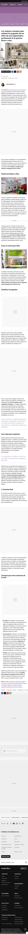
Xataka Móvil (4, 878)
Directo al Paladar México (7, 923)
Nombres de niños (16, 817)
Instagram (17, 823)
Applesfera (4, 880)
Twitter (15, 72)
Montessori (11, 415)
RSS (20, 823)
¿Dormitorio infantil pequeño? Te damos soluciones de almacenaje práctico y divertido (14, 683)
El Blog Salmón (17, 905)
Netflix (22, 24)
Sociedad (16, 847)
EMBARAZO (13, 4)
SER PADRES (4, 4)
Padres (3, 851)
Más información (21, 932)
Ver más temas (6, 856)
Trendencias (4, 905)
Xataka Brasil (4, 919)
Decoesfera (4, 907)
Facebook (12, 72)
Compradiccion (5, 909)
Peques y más (18, 851)
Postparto (4, 841)
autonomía (17, 212)
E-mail (20, 72)
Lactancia (4, 839)
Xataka (3, 876)
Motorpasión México (18, 923)
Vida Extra (16, 878)
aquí (17, 338)
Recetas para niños (6, 844)
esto (21, 104)
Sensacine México (18, 919)
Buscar (26, 862)
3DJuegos (16, 876)
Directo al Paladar (5, 895)
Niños (17, 24)
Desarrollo (17, 841)
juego (6, 210)
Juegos (12, 24)
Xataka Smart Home (6, 882)
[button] (11, 84)
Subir (22, 868)
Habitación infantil (11, 690)
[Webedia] (24, 1)
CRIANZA (20, 4)
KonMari (15, 468)
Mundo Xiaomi (5, 884)
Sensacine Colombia (18, 921)
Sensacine (16, 886)
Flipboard (18, 72)
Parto (15, 839)
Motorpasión (17, 895)
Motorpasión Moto (18, 897)
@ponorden (16, 163)
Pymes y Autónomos (18, 907)
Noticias (4, 836)
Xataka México (5, 917)
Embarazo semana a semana (7, 848)
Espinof (16, 888)
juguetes (21, 690)
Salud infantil (17, 836)
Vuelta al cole (6, 24)
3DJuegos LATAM (18, 917)
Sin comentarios (6, 71)
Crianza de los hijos (19, 844)
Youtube (14, 823)
